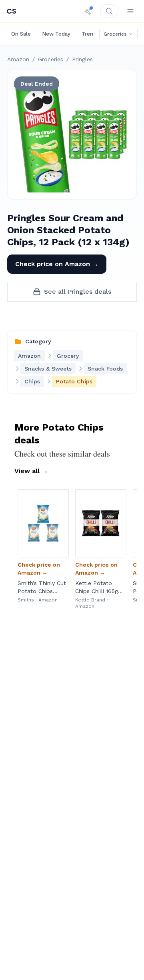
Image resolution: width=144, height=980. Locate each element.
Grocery (68, 356)
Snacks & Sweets (48, 368)
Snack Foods (105, 368)
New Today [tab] (56, 34)
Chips (32, 381)
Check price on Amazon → (56, 264)
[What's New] (88, 11)
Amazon (18, 59)
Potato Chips (74, 381)
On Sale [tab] (21, 34)
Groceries (115, 34)
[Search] (109, 11)
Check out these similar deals (62, 453)
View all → (31, 471)
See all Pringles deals (77, 291)
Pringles (82, 59)
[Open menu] (130, 11)
